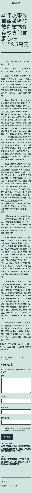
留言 (3, 376)
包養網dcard (13, 331)
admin (23, 357)
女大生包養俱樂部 (11, 200)
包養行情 (4, 156)
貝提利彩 (16, 3)
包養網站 (8, 325)
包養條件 (17, 263)
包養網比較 (22, 209)
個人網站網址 (5, 418)
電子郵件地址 (6, 407)
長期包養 (22, 108)
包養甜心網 (5, 120)
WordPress (11, 486)
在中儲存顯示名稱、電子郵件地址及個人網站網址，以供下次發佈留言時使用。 (17, 429)
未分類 (6, 359)
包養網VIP (5, 169)
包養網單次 (20, 290)
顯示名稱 (4, 397)
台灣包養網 (9, 111)
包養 (7, 90)
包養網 (28, 87)
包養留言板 (17, 287)
